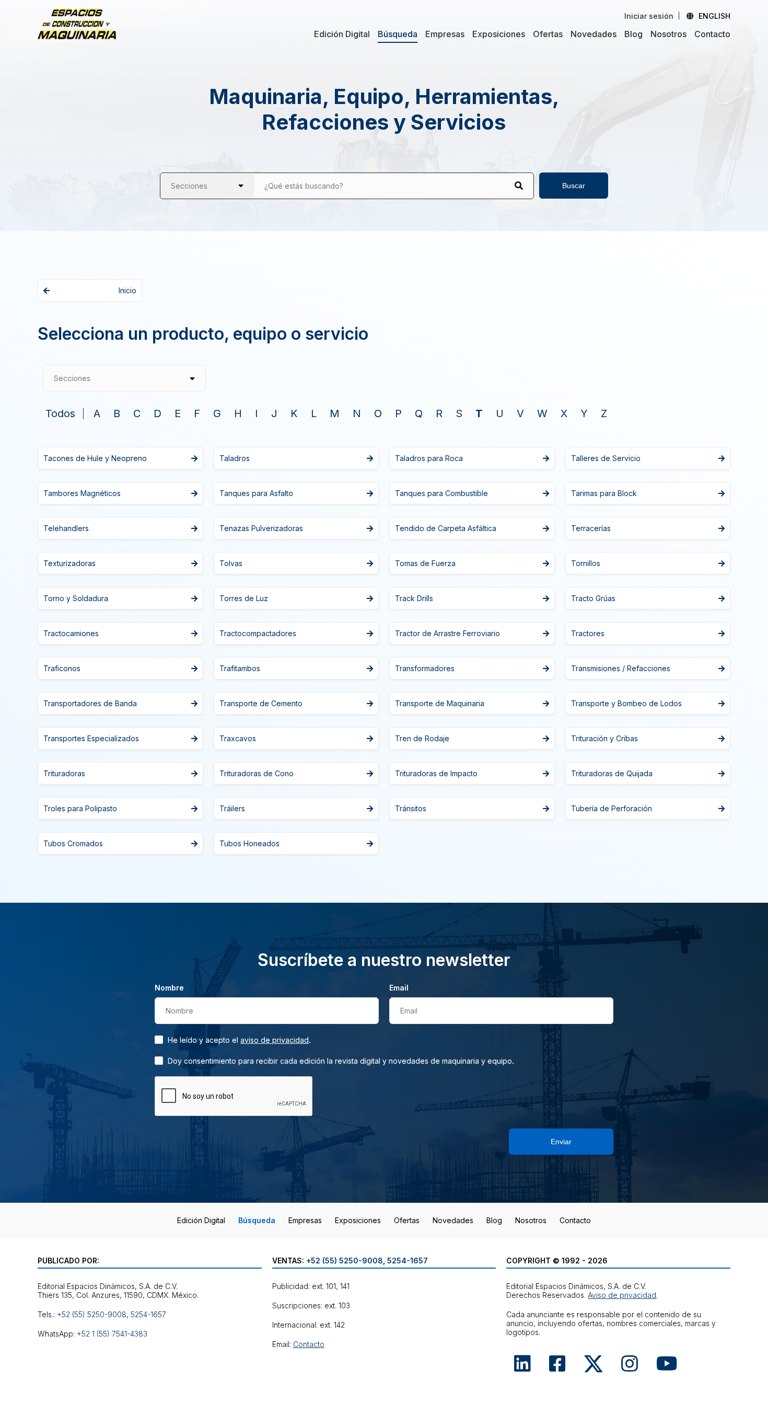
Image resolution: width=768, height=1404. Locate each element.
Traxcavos (237, 738)
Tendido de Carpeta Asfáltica (445, 528)
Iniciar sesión (648, 15)
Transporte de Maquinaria (439, 703)
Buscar (573, 185)
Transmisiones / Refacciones (620, 668)
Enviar (561, 1141)
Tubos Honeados (249, 843)
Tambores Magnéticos (82, 493)
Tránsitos (410, 808)
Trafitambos (239, 668)
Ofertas (548, 34)
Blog (633, 34)
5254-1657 (148, 1314)
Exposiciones (498, 34)
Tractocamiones (71, 633)
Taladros (234, 458)
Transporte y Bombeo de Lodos (626, 703)
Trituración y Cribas (604, 738)
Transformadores (425, 668)
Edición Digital (342, 34)
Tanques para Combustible (441, 493)
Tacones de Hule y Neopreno (95, 458)
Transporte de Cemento (260, 703)
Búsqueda (397, 34)
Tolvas (230, 563)
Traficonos (61, 668)
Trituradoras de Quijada (612, 773)
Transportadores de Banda (90, 703)
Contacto (712, 34)
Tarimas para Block (604, 493)
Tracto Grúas (593, 598)
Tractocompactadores (257, 633)
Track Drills (414, 598)
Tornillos (585, 563)
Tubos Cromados (73, 843)
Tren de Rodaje (422, 738)
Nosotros (668, 34)
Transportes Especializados (91, 738)
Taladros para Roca (429, 458)
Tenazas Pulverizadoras (261, 528)
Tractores (587, 633)
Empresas (444, 34)
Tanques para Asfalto (256, 493)
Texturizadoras (69, 563)
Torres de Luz (243, 598)
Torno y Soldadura (75, 598)
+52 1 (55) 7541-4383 (112, 1333)
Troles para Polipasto (80, 808)
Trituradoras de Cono (256, 773)
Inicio (127, 290)
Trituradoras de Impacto (436, 773)
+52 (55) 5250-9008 (91, 1314)
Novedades (593, 34)
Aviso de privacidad (274, 1039)
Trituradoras (64, 773)
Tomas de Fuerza (425, 563)
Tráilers (232, 808)
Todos (60, 413)
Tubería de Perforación (611, 808)
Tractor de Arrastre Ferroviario (447, 633)
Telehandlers (66, 528)
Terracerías (591, 528)
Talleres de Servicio (606, 458)
